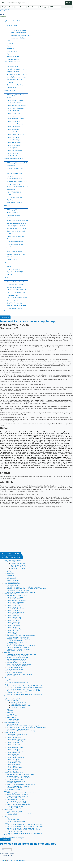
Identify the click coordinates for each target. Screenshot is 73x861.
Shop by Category (12, 25)
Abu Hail (2, 432)
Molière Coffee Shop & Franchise (14, 216)
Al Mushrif (68, 440)
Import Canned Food (13, 126)
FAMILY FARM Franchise (14, 184)
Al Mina (24, 440)
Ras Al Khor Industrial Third (31, 462)
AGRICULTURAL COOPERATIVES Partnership (17, 188)
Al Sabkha (7, 449)
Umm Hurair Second (27, 464)
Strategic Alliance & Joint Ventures (15, 169)
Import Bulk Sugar (13, 153)
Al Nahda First (12, 442)
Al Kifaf (62, 438)
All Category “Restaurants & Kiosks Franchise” (16, 211)
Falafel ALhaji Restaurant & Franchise (15, 237)
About (9, 267)
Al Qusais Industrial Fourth (55, 445)
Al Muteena (3, 442)
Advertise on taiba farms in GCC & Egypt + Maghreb (17, 70)
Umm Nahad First (5, 467)
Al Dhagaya (26, 435)
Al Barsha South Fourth (56, 433)
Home (5, 262)
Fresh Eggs (43, 7)
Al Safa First (15, 449)
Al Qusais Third (45, 447)
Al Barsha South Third (41, 433)
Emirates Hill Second (52, 454)
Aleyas (26, 432)
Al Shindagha (62, 449)
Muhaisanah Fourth (49, 457)
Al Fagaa (33, 435)
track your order (12, 51)
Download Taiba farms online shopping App (28, 321)
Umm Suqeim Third (6, 465)
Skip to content (5, 9)
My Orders (10, 48)
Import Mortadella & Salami (15, 118)
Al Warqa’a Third (16, 452)
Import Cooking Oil (13, 129)
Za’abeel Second (61, 465)
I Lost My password (13, 59)
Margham (70, 465)
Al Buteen (11, 435)
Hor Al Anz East (21, 455)
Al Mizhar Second (43, 440)
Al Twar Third (30, 450)
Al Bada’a (32, 432)
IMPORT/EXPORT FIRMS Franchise (14, 193)
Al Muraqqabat (53, 440)
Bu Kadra (53, 452)
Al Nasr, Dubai (33, 442)
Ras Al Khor (53, 460)
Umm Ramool (38, 464)
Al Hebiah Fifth (32, 437)
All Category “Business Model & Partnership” (17, 164)
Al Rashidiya (64, 447)
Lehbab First (8, 469)
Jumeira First (67, 455)
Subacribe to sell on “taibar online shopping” (15, 86)
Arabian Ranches (29, 460)
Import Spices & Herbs (14, 132)
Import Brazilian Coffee (14, 150)
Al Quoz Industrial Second (19, 443)
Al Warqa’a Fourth (61, 450)
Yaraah (44, 465)
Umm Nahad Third (30, 467)
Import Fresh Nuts (13, 137)
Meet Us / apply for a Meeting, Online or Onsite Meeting (16, 307)
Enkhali (2, 455)
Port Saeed (19, 460)
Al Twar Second (20, 450)
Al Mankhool (11, 440)
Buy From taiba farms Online (12, 21)
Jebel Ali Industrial (47, 455)
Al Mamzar (68, 438)
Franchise (7, 205)
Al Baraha (39, 432)
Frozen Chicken (32, 7)
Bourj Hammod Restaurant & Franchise (16, 232)
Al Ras (58, 447)
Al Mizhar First (32, 440)
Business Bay (45, 452)
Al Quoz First (42, 442)
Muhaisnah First (17, 459)
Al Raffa (52, 447)
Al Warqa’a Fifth (40, 450)
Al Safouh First (34, 449)
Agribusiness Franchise (14, 202)
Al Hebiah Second (43, 437)
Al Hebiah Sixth (54, 437)
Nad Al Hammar (27, 459)
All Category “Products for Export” (15, 96)
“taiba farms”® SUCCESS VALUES (15, 273)
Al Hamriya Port (61, 435)
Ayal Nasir (37, 452)
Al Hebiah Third (65, 437)
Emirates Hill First (39, 454)
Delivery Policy (12, 259)
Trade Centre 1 (56, 462)
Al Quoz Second (49, 443)
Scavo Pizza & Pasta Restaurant (17, 223)
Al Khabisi (29, 438)
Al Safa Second (24, 449)
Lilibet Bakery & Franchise (15, 241)
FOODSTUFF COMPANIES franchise (15, 198)
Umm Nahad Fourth (43, 467)
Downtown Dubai (61, 452)
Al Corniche (18, 435)
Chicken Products (55, 7)
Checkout (10, 43)
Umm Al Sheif (4, 464)
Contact (6, 277)
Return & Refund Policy (14, 251)
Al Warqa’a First (50, 450)
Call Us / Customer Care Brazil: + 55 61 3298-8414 (17, 294)
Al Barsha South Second (25, 433)
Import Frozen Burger (14, 116)
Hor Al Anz (12, 455)
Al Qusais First (9, 445)
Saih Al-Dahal (54, 467)
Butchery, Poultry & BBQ (18, 30)
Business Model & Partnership (13, 158)
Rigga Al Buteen (46, 462)
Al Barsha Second (57, 432)
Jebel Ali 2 (37, 455)
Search (68, 2)
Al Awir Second (19, 432)
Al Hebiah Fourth (21, 437)
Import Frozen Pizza (13, 121)
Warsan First (26, 465)
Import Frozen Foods (13, 113)
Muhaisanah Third (5, 459)
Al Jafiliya (15, 438)
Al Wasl (24, 452)
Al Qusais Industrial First (38, 445)
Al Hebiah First (11, 437)
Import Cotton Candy (13, 145)
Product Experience (13, 269)
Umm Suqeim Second (62, 464)
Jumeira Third (24, 457)
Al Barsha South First (10, 433)
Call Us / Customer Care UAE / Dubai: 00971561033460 (16, 283)
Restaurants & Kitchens (18, 38)
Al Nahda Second (22, 442)
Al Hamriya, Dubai (49, 435)
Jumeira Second (14, 457)
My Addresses (11, 54)
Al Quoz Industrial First (54, 442)
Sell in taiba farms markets (12, 62)
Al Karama (22, 438)
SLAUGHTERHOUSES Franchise (17, 181)
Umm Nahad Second (18, 467)
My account (10, 46)
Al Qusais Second (33, 447)
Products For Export (10, 90)
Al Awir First (10, 432)
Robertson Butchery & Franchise (17, 220)
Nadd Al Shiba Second (54, 459)
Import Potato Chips (13, 140)
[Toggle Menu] (16, 23)
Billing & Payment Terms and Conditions (16, 255)
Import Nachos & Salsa (14, 142)
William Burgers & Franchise (16, 226)
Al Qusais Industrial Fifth (22, 445)
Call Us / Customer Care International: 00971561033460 (17, 288)
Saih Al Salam (63, 467)
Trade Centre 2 (66, 462)
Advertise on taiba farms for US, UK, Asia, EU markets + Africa (17, 75)
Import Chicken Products (15, 100)
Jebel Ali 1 (30, 455)
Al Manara (3, 440)
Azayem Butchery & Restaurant (17, 228)
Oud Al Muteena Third (42, 460)
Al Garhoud (39, 435)
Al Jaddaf (9, 438)
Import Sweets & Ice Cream (15, 134)
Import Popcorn (12, 148)
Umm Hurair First (14, 464)
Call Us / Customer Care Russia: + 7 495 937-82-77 (17, 299)
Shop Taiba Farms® (7, 7)
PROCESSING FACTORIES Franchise (15, 175)
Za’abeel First (51, 465)
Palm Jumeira (4, 457)
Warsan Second (36, 465)
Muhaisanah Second (61, 457)
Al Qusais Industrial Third (20, 447)
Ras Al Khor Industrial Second (13, 462)
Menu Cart (7, 311)
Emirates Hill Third (66, 454)
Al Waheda (30, 452)
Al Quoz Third (58, 443)
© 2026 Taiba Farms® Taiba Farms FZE (7, 854)
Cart (8, 40)
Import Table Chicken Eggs (15, 108)
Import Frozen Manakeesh (15, 124)
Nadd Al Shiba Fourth (39, 459)
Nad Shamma (8, 460)
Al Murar (61, 440)
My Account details (13, 56)
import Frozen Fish (13, 111)
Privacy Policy (8, 247)
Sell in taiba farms (12, 66)
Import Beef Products (14, 103)
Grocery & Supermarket (18, 33)
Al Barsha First (47, 432)
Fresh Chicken (21, 7)
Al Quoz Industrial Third (35, 443)
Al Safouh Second (45, 449)
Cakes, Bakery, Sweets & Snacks (21, 35)
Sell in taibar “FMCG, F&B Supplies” (15, 81)
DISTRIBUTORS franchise (15, 179)
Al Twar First (11, 450)
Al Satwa (54, 449)
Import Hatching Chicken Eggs (16, 105)
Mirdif (40, 457)
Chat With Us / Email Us (14, 303)
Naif (14, 460)
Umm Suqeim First (49, 464)
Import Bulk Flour (12, 156)
